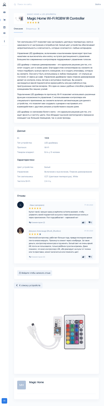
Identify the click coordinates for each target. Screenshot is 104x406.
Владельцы (32, 28)
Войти (98, 4)
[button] (4, 41)
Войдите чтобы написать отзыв (35, 273)
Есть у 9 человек (52, 152)
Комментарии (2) (38, 222)
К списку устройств (29, 285)
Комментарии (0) (38, 257)
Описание (18, 28)
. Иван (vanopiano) (36, 205)
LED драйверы (49, 14)
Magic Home (33, 14)
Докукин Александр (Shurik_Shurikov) (45, 231)
